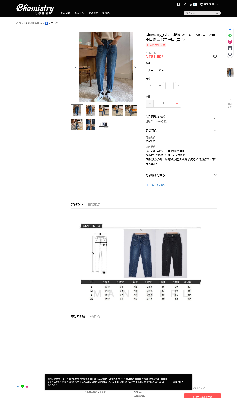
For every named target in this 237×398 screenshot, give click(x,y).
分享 (151, 185)
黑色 (150, 70)
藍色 (161, 70)
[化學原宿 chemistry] (35, 9)
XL (179, 85)
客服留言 (138, 392)
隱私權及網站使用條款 (95, 392)
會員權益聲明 (140, 396)
